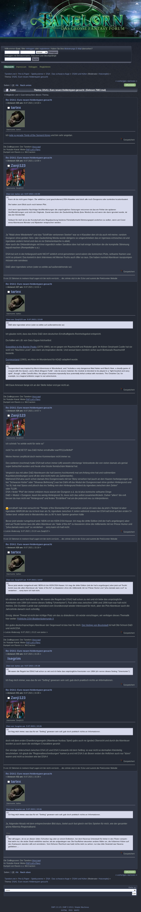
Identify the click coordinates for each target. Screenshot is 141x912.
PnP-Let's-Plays (33, 149)
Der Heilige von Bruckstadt (95, 625)
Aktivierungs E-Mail (72, 48)
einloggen (30, 48)
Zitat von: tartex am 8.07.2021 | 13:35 (23, 194)
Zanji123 (18, 165)
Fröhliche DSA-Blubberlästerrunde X (35, 618)
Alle (17, 85)
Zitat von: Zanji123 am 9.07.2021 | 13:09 (24, 319)
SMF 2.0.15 (56, 907)
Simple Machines (82, 907)
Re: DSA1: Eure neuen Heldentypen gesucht (29, 100)
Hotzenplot (103, 74)
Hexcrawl (36, 147)
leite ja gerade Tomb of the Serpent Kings (29, 135)
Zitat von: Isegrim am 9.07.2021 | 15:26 (24, 726)
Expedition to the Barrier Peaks (21, 347)
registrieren (44, 48)
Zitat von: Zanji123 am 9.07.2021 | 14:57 (24, 580)
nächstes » (132, 81)
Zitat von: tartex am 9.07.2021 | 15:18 (23, 666)
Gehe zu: (132, 887)
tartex (16, 107)
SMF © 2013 (68, 907)
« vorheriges (121, 81)
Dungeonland (12, 359)
